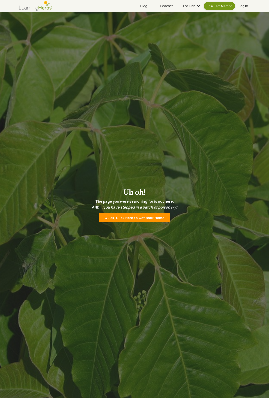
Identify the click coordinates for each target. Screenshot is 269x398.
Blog (143, 6)
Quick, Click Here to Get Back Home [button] (134, 217)
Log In (243, 6)
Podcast (166, 6)
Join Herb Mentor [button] (219, 6)
